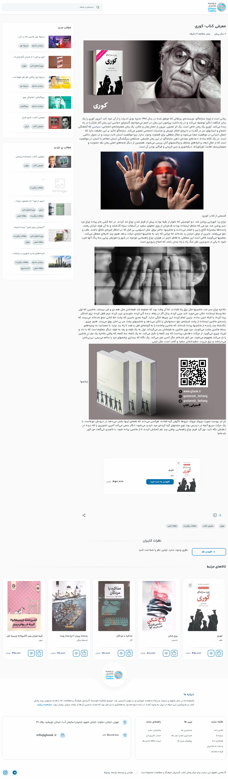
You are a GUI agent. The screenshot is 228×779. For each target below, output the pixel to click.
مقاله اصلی (172, 526)
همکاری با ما (217, 741)
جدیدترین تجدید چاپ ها (181, 735)
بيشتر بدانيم (37, 45)
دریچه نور (24, 45)
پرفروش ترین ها (184, 741)
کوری (171, 470)
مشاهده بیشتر (44, 705)
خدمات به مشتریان (215, 746)
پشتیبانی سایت (154, 730)
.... (43, 179)
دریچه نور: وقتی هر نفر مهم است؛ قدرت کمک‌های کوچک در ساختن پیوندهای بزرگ (28, 77)
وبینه (107, 773)
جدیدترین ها (186, 730)
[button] (160, 481)
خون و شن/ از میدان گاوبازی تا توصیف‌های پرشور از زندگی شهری (28, 57)
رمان (223, 123)
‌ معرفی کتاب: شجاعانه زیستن (30, 157)
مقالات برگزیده (190, 526)
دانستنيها (25, 268)
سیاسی (96, 127)
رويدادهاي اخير (36, 66)
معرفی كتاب (208, 526)
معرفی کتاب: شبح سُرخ (33, 117)
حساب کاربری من (153, 735)
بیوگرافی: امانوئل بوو (34, 97)
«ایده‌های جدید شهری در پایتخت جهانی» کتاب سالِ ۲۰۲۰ (29, 254)
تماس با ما (218, 730)
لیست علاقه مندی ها (152, 741)
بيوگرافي (24, 106)
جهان (222, 526)
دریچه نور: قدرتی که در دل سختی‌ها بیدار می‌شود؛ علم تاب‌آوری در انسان (31, 37)
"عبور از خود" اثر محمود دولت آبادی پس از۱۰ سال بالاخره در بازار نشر (29, 201)
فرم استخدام (217, 751)
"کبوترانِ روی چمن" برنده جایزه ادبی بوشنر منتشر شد (30, 227)
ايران (27, 126)
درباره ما (219, 735)
